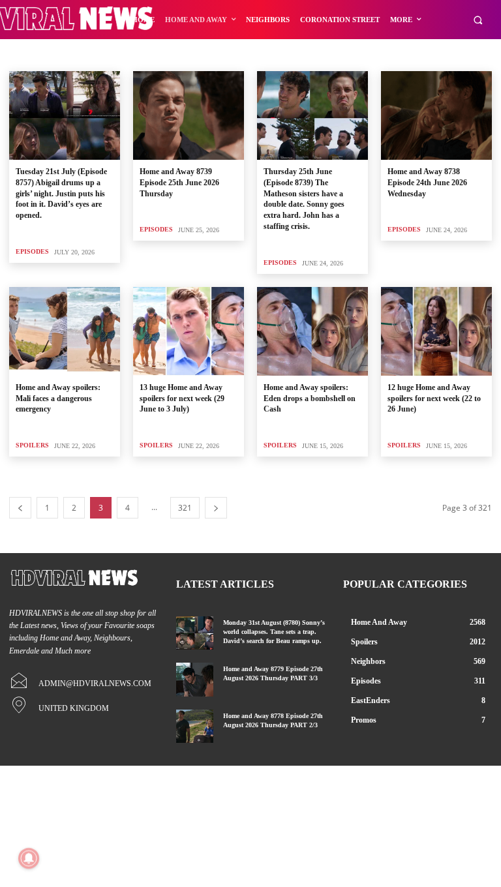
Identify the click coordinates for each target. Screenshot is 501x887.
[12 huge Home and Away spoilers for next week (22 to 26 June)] (436, 331)
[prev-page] (20, 508)
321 (185, 507)
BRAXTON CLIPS (41, 54)
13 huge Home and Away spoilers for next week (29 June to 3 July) (182, 398)
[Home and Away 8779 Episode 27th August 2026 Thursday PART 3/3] (194, 679)
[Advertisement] (250, 163)
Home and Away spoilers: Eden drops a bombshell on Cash (310, 398)
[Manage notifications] (28, 858)
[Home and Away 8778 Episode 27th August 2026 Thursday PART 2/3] (194, 726)
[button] (477, 20)
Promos (95, 54)
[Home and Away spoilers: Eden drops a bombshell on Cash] (312, 331)
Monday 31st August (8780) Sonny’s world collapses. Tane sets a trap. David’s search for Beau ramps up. (274, 631)
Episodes (280, 262)
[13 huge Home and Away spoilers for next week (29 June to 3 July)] (188, 331)
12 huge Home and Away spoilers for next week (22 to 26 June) (434, 398)
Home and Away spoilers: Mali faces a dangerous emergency (58, 398)
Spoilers (32, 445)
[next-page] (216, 508)
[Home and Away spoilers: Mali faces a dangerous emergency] (64, 331)
